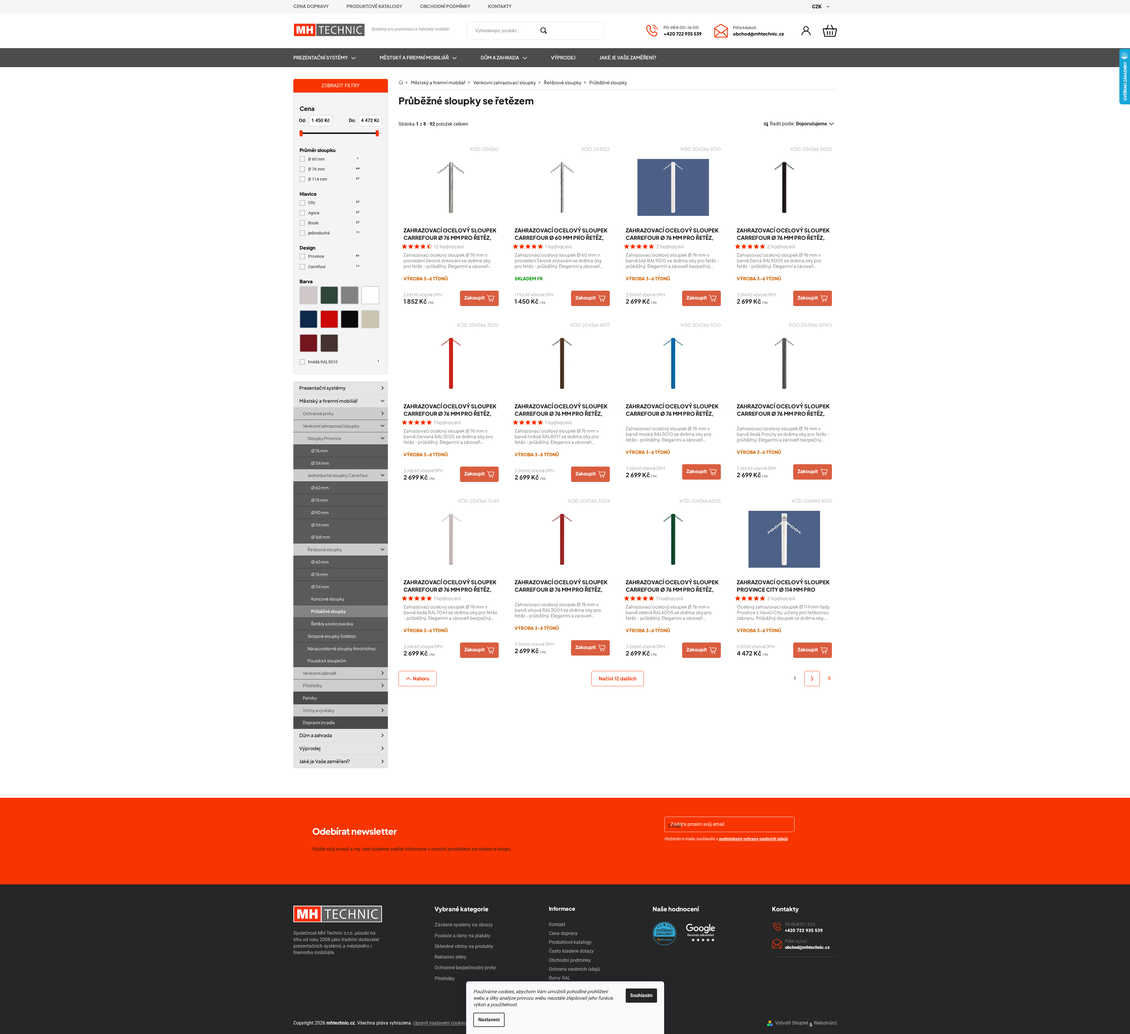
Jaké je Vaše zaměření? (324, 761)
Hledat (612, 29)
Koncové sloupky (327, 599)
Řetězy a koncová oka (332, 623)
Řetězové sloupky (325, 549)
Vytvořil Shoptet (791, 1023)
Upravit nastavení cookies (440, 1023)
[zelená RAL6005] (329, 295)
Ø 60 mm (333, 159)
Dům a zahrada (315, 735)
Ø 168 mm (320, 537)
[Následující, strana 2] (812, 678)
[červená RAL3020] (329, 319)
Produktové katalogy (374, 6)
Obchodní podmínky (445, 6)
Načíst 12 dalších (617, 678)
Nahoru (421, 678)
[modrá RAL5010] (309, 319)
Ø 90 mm (320, 512)
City (334, 202)
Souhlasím (641, 995)
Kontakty (500, 6)
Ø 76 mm (334, 169)
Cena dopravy (311, 6)
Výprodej (310, 748)
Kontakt (557, 924)
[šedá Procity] (350, 295)
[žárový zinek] (309, 295)
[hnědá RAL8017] (329, 343)
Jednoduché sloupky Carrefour (338, 475)
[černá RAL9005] (350, 319)
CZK (817, 6)
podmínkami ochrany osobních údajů (753, 838)
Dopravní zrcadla (319, 722)
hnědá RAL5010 (343, 362)
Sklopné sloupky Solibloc (332, 636)
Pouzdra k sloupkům (327, 661)
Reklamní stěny (450, 957)
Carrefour (334, 266)
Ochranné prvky (318, 413)
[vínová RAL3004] (309, 343)
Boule (334, 223)
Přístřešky (312, 685)
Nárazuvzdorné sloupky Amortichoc (342, 648)
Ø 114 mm (334, 179)
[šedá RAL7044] (370, 319)
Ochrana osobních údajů (574, 969)
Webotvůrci (825, 1023)
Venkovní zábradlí (319, 673)
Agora (334, 213)
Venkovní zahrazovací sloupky (331, 425)
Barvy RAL (559, 978)
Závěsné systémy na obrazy (464, 925)
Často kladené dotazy (571, 951)
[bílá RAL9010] (370, 295)
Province (334, 256)
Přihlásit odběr (698, 854)
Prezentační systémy (322, 388)
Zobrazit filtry (340, 85)
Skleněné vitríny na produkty (464, 946)
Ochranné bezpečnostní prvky (465, 967)
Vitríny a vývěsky (318, 710)
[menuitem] (330, 57)
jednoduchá (334, 233)
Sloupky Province (324, 438)
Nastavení (489, 1019)
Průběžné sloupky (328, 611)
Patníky (310, 697)
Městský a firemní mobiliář (328, 401)
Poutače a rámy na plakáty (462, 935)
